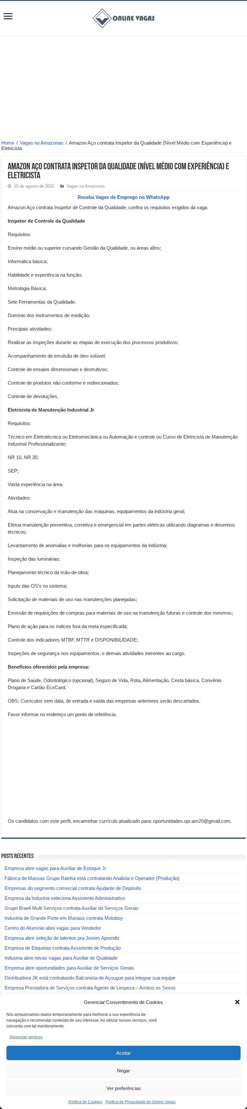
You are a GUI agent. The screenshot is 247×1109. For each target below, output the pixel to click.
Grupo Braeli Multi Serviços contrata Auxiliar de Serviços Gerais (72, 908)
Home (7, 143)
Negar (123, 1070)
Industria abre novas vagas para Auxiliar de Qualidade (61, 958)
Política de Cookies (85, 1102)
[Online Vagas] (123, 17)
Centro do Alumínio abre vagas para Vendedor (53, 928)
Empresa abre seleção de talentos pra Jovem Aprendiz (62, 938)
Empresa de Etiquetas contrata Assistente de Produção (63, 948)
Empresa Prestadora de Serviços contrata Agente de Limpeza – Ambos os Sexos (90, 987)
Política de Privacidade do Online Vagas (140, 1102)
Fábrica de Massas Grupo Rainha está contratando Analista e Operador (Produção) (92, 878)
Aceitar (123, 1053)
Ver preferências (123, 1088)
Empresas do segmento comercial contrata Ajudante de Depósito (73, 888)
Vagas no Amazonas (41, 143)
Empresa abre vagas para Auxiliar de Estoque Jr (55, 868)
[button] (237, 1002)
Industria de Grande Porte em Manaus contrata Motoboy (64, 918)
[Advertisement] (123, 89)
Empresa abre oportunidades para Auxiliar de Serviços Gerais (69, 968)
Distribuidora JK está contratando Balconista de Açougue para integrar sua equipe (90, 977)
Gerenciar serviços (26, 1037)
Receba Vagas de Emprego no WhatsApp (123, 197)
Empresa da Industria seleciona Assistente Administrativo (65, 898)
